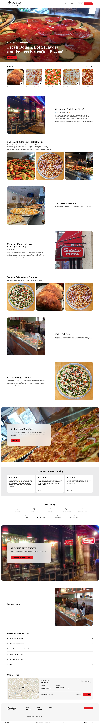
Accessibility (39, 716)
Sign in (80, 4)
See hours (78, 694)
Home (27, 707)
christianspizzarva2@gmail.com (63, 689)
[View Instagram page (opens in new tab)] (8, 723)
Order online (87, 694)
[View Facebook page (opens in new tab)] (6, 723)
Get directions (86, 681)
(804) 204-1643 (60, 687)
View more (11, 486)
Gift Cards (73, 4)
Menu (61, 4)
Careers (67, 4)
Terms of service (30, 716)
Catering (39, 709)
